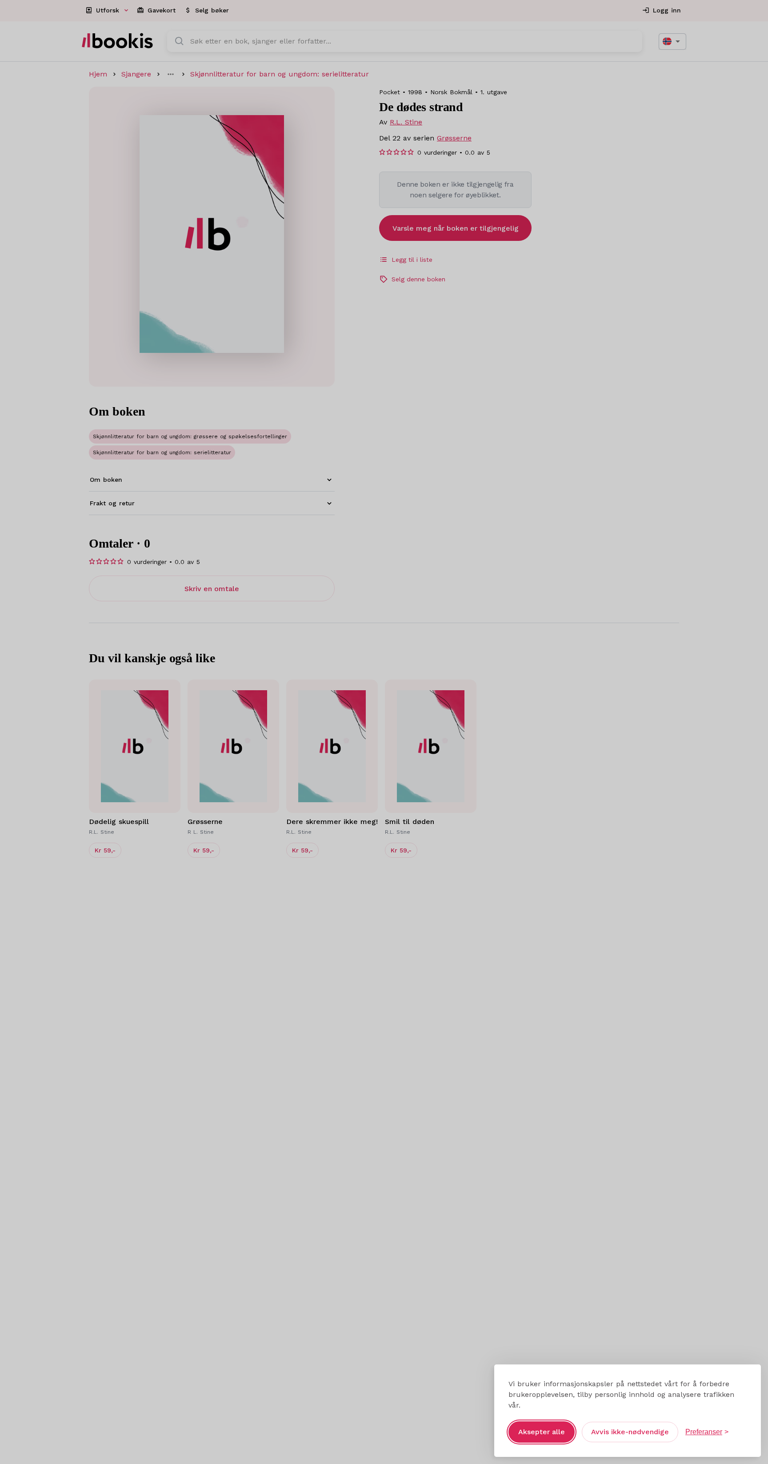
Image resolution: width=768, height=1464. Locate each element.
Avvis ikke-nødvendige (630, 1432)
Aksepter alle (541, 1432)
